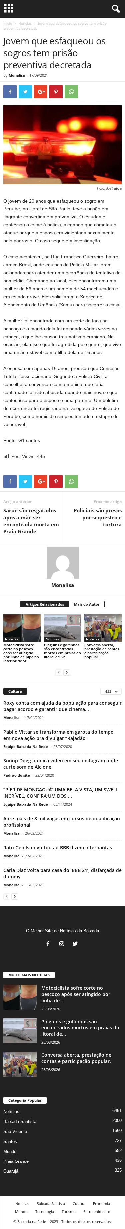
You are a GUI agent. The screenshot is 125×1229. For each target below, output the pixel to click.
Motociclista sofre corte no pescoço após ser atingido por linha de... (75, 994)
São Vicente (15, 1131)
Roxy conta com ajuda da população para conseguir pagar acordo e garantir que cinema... (62, 706)
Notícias (25, 23)
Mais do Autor (87, 604)
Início (7, 23)
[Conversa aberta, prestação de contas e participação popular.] (103, 628)
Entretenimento (96, 1211)
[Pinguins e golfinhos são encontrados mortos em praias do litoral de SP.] (62, 628)
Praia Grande (16, 1161)
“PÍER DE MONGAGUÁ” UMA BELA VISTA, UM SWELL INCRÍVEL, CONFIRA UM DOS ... (61, 792)
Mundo (9, 1151)
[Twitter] (76, 944)
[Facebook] (49, 944)
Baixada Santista (19, 1121)
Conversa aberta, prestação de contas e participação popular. (101, 650)
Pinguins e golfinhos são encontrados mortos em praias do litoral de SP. (62, 650)
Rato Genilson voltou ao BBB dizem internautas (57, 847)
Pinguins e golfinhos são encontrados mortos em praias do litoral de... (80, 1027)
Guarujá (10, 1171)
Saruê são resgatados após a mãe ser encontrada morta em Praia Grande (31, 521)
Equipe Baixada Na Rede (25, 746)
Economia (101, 1203)
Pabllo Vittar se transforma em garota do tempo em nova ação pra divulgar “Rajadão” (58, 735)
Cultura (79, 1203)
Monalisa (17, 75)
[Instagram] (63, 944)
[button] (114, 9)
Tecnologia (44, 1211)
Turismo (69, 1211)
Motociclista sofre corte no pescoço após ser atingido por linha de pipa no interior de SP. (21, 652)
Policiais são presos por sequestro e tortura (98, 517)
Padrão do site (16, 775)
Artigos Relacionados (45, 604)
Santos (10, 1141)
